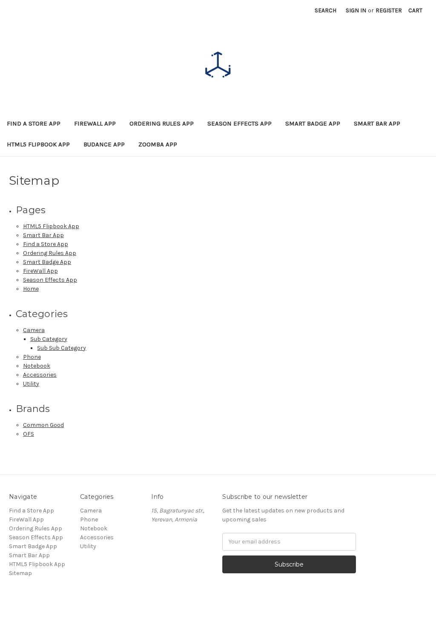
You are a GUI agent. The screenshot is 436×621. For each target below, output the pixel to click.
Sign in (356, 10)
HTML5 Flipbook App (38, 144)
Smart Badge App (312, 123)
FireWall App (95, 123)
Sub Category (48, 339)
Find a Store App (33, 123)
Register (389, 10)
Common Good (43, 425)
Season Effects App (239, 123)
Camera (34, 330)
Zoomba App (157, 144)
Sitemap (20, 573)
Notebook (36, 365)
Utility (31, 383)
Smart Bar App (377, 123)
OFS (28, 434)
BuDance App (104, 144)
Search (325, 10)
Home (31, 288)
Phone (32, 357)
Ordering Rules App (161, 123)
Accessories (40, 374)
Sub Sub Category (61, 348)
